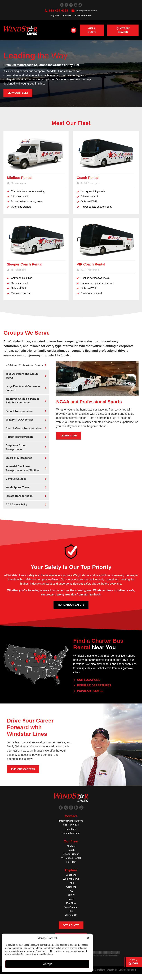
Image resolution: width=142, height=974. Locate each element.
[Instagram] (71, 5)
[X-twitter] (66, 5)
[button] (87, 938)
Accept (47, 964)
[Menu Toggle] (73, 30)
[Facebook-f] (62, 5)
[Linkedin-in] (75, 5)
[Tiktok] (80, 5)
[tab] (26, 365)
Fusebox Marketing (127, 970)
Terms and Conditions (95, 970)
